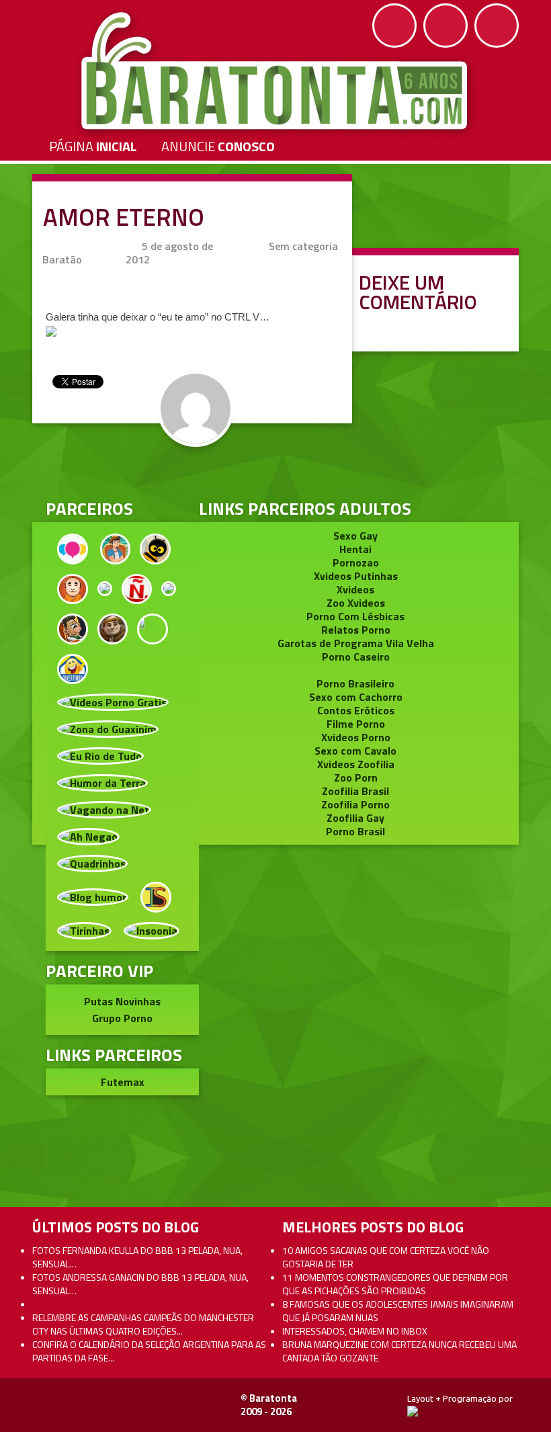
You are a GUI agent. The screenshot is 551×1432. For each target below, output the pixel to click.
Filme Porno (356, 724)
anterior (510, 656)
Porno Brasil (355, 831)
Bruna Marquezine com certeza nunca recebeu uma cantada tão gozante (399, 1351)
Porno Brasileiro (355, 683)
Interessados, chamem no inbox (354, 1331)
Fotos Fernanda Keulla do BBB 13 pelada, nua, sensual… (137, 1257)
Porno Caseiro (356, 656)
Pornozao (356, 562)
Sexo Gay (355, 536)
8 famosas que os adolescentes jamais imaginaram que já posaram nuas (397, 1310)
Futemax (122, 1082)
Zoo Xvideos (356, 603)
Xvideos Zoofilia (355, 764)
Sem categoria (303, 246)
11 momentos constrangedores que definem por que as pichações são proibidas (395, 1284)
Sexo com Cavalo (355, 751)
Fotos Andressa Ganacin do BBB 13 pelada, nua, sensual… (140, 1284)
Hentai (355, 549)
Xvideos (355, 589)
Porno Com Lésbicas (355, 616)
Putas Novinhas (122, 1001)
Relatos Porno (355, 630)
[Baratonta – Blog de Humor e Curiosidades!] (276, 71)
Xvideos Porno (355, 737)
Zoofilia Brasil (355, 791)
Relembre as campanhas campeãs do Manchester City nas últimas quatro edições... (143, 1324)
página (92, 146)
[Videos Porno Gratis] (112, 701)
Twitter (445, 25)
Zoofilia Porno (355, 804)
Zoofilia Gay (355, 818)
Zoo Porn (356, 777)
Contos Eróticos (355, 710)
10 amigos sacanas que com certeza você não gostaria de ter (385, 1257)
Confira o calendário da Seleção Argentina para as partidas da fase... (149, 1351)
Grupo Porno (122, 1018)
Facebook (394, 25)
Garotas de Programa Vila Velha (356, 643)
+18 (496, 25)
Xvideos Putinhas (356, 576)
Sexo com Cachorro (355, 697)
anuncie (218, 146)
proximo (41, 656)
